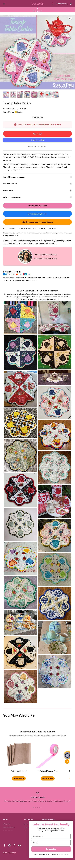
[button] (37, 140)
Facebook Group (21, 801)
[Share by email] (45, 146)
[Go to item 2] (13, 94)
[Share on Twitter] (38, 146)
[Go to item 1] (6, 94)
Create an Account (8, 830)
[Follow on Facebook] (4, 845)
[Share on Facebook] (35, 146)
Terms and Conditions (9, 827)
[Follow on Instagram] (9, 845)
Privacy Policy (6, 824)
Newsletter (27, 830)
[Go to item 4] (27, 94)
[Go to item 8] (55, 94)
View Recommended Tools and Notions (37, 222)
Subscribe (51, 849)
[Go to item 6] (41, 94)
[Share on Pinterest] (42, 146)
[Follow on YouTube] (19, 845)
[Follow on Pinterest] (14, 845)
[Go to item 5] (34, 94)
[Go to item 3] (20, 94)
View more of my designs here (45, 258)
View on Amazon (18, 778)
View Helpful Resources (37, 206)
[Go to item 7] (48, 94)
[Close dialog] (70, 823)
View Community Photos (37, 214)
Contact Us (27, 827)
